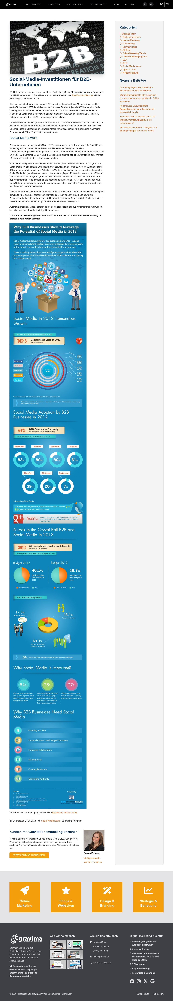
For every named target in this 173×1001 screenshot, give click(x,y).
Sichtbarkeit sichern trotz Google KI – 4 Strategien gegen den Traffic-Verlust (138, 129)
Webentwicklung (130, 73)
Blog (116, 4)
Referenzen (53, 4)
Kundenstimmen (75, 4)
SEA (124, 60)
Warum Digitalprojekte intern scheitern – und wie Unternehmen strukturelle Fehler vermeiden (139, 98)
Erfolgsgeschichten (131, 37)
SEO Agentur (138, 964)
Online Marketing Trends (134, 53)
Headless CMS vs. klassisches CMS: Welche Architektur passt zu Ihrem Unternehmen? (137, 119)
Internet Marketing (131, 40)
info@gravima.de (92, 858)
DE (161, 4)
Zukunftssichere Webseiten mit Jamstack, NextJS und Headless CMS (146, 956)
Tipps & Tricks (129, 70)
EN (167, 4)
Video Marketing (140, 949)
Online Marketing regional (134, 57)
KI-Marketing (128, 44)
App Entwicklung (141, 968)
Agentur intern (129, 34)
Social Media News (50, 821)
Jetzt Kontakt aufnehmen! (29, 855)
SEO (124, 63)
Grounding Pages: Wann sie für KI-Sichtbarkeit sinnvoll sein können (136, 89)
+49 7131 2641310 (93, 862)
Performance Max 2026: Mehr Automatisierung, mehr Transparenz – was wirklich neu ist (138, 109)
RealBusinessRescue (83, 95)
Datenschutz (143, 994)
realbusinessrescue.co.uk (64, 813)
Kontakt (129, 4)
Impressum (158, 994)
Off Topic (126, 50)
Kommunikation (129, 47)
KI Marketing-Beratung (143, 973)
